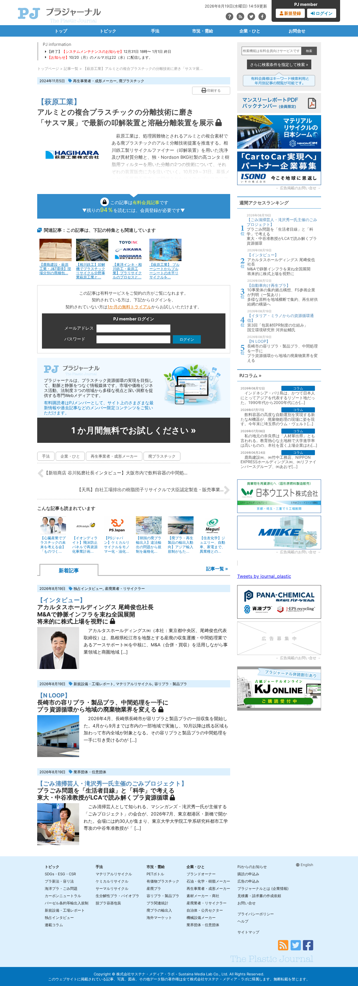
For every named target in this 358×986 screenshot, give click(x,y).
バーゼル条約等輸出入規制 (66, 903)
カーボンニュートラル (63, 895)
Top (345, 963)
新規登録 (292, 13)
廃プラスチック (131, 81)
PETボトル (155, 874)
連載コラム (54, 925)
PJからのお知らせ (252, 866)
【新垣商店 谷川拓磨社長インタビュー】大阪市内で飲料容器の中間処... (115, 473)
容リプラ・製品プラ (170, 684)
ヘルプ (242, 921)
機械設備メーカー (201, 917)
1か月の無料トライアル (129, 306)
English (306, 864)
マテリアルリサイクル (134, 684)
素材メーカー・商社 (203, 895)
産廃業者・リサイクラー (125, 588)
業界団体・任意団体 (90, 772)
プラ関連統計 (157, 903)
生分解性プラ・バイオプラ (117, 895)
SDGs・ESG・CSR (60, 874)
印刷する (213, 90)
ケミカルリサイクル (112, 881)
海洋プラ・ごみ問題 (61, 888)
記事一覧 (71, 68)
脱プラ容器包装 (108, 903)
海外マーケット (159, 917)
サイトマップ (248, 932)
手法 (155, 31)
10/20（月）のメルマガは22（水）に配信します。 (99, 57)
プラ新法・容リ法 (59, 881)
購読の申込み (248, 874)
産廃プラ (154, 888)
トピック (108, 31)
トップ (61, 31)
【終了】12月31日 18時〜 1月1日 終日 (108, 51)
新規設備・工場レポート (94, 684)
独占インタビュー (88, 588)
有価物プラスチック (163, 881)
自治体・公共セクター (205, 910)
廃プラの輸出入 (159, 910)
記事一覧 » (217, 568)
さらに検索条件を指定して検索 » (279, 64)
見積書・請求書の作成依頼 (259, 895)
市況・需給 (202, 31)
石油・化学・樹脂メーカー (208, 881)
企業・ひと (249, 31)
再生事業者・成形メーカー (95, 81)
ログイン (324, 13)
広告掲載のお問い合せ (298, 188)
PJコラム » (250, 375)
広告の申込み (248, 881)
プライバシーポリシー (255, 914)
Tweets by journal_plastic (264, 576)
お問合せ (297, 31)
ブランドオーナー (201, 874)
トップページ (48, 68)
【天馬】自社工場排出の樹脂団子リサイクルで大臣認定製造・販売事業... (150, 489)
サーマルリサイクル (112, 888)
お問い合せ (246, 903)
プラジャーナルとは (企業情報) (263, 888)
